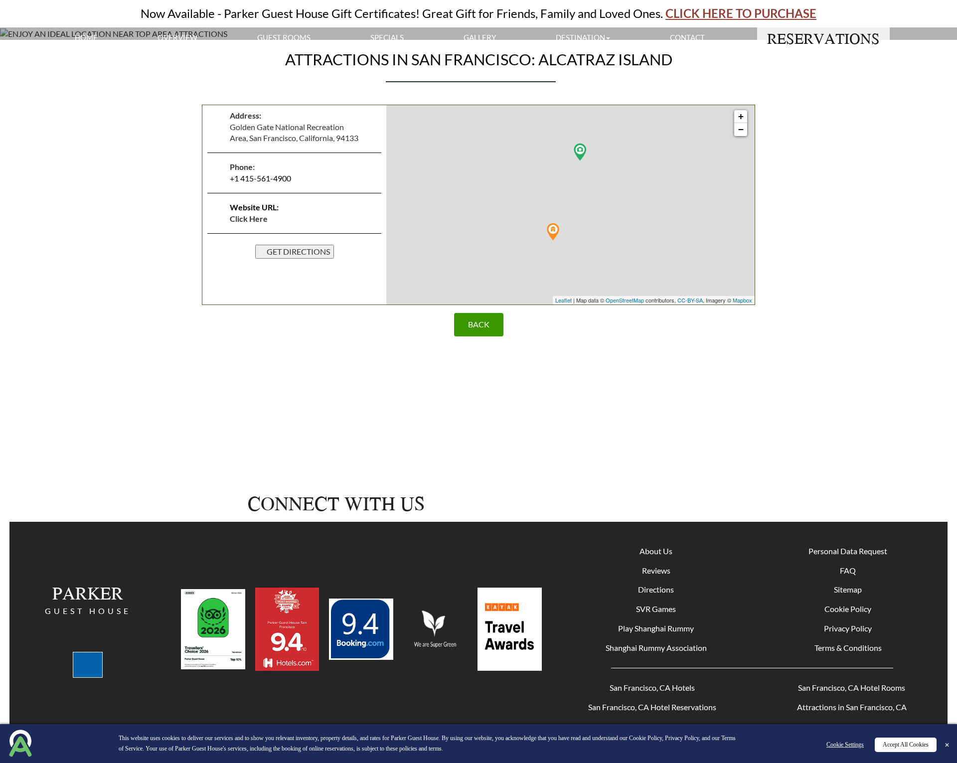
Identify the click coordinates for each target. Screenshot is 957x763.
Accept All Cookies (906, 744)
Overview (177, 37)
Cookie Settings (845, 744)
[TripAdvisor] (675, 503)
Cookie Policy (847, 608)
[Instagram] (605, 503)
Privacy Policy (848, 628)
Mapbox (742, 300)
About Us (655, 551)
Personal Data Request (847, 551)
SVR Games (656, 608)
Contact (687, 37)
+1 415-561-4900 (260, 178)
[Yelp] (641, 503)
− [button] (741, 129)
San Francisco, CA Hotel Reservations (652, 707)
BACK (478, 324)
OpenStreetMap (625, 300)
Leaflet (563, 300)
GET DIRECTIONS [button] (297, 251)
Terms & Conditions (848, 647)
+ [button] (741, 116)
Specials (387, 37)
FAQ (848, 570)
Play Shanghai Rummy (656, 628)
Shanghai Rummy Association (656, 647)
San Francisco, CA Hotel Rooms (851, 687)
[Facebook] (568, 503)
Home (86, 37)
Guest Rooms (284, 37)
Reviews (656, 570)
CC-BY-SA (690, 300)
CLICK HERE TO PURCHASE (740, 13)
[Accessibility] (88, 665)
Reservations (823, 38)
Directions (656, 589)
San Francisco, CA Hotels (652, 687)
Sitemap (848, 589)
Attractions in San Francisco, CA (852, 707)
